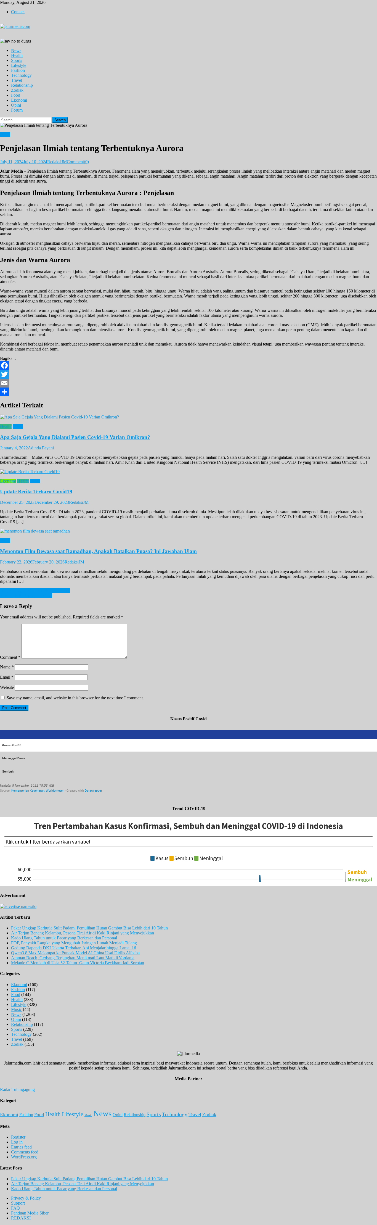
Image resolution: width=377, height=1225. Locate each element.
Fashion (18, 70)
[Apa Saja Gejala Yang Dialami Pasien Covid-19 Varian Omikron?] (188, 417)
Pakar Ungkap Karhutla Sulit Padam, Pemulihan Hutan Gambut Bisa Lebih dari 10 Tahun (89, 928)
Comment (10, 657)
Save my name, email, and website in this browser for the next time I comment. (75, 698)
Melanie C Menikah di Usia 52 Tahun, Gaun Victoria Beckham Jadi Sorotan (77, 962)
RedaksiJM (57, 161)
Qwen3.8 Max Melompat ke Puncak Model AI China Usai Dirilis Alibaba (75, 952)
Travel (16, 80)
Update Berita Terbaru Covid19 (36, 491)
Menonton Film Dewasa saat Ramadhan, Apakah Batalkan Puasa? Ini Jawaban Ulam (98, 551)
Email (7, 677)
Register (18, 1137)
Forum (17, 110)
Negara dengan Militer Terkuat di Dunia (35, 590)
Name (7, 667)
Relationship (22, 85)
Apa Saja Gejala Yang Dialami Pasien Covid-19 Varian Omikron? (75, 437)
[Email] (188, 383)
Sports (16, 60)
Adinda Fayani (41, 448)
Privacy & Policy (26, 1198)
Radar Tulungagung (17, 1089)
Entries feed (21, 1147)
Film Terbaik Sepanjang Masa (26, 595)
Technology (21, 75)
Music (16, 1009)
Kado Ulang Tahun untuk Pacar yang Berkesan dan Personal (64, 938)
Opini (16, 105)
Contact (18, 11)
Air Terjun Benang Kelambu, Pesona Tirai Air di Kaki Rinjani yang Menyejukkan (82, 933)
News (16, 50)
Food (15, 95)
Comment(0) (78, 161)
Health (17, 55)
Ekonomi (19, 100)
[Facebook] (188, 365)
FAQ (15, 1208)
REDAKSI (21, 1218)
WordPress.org (24, 1157)
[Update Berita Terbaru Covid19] (188, 471)
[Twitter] (188, 374)
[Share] (188, 392)
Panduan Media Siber (30, 1213)
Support (18, 1203)
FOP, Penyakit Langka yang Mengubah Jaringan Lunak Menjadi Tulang (74, 943)
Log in (17, 1142)
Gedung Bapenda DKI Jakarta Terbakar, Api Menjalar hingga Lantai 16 (73, 947)
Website (7, 687)
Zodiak (17, 90)
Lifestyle (18, 65)
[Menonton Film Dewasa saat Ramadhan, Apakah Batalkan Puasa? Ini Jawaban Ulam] (188, 531)
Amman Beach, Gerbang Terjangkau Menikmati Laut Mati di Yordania (72, 957)
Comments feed (24, 1152)
